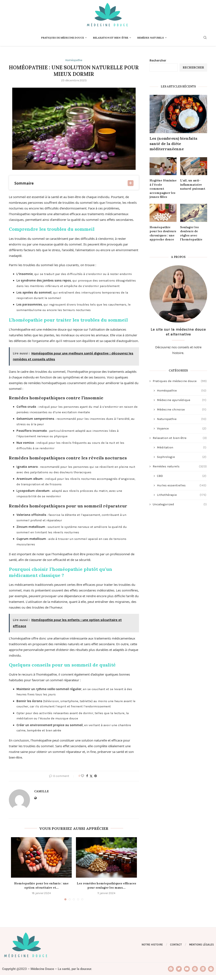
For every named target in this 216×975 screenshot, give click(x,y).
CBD (181, 476)
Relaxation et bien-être (110, 37)
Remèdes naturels (150, 37)
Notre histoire (152, 944)
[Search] (205, 38)
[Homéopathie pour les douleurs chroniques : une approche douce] (163, 213)
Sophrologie (181, 457)
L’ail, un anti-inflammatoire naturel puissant (192, 184)
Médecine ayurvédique (181, 400)
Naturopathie (181, 419)
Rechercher (158, 60)
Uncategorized (180, 504)
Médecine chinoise (181, 409)
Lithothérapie (181, 495)
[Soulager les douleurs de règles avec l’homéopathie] (193, 213)
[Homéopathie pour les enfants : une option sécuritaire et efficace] (41, 857)
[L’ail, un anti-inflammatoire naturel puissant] (193, 166)
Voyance (181, 428)
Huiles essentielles (181, 485)
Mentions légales (201, 944)
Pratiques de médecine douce (62, 37)
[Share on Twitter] (91, 776)
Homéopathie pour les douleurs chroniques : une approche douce (163, 233)
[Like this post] (82, 776)
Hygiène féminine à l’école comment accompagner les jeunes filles (163, 188)
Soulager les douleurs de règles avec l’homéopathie (191, 233)
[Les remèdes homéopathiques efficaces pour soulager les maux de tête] (106, 857)
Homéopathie (181, 390)
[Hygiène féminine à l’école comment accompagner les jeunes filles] (163, 166)
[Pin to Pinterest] (95, 776)
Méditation (181, 447)
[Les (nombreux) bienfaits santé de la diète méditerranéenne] (178, 114)
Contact (176, 944)
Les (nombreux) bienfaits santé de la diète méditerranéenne (173, 143)
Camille (41, 791)
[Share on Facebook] (87, 776)
